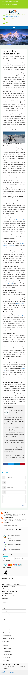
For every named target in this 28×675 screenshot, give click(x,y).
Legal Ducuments (7, 608)
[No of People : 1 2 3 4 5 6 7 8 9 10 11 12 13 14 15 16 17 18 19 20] (14, 492)
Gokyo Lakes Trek (20, 392)
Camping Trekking (7, 632)
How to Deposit (6, 617)
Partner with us (6, 657)
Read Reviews (6, 624)
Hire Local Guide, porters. (8, 638)
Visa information (7, 627)
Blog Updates (6, 660)
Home (2, 47)
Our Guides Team (7, 605)
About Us (5, 602)
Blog (6, 47)
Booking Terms (6, 611)
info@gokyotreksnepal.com (12, 24)
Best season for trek (7, 654)
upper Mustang (10, 345)
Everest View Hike (20, 220)
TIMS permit (5, 645)
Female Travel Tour (7, 629)
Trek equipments (7, 635)
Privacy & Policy (6, 614)
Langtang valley (20, 303)
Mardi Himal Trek (20, 316)
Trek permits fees (7, 651)
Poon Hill (10, 284)
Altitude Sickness (7, 648)
